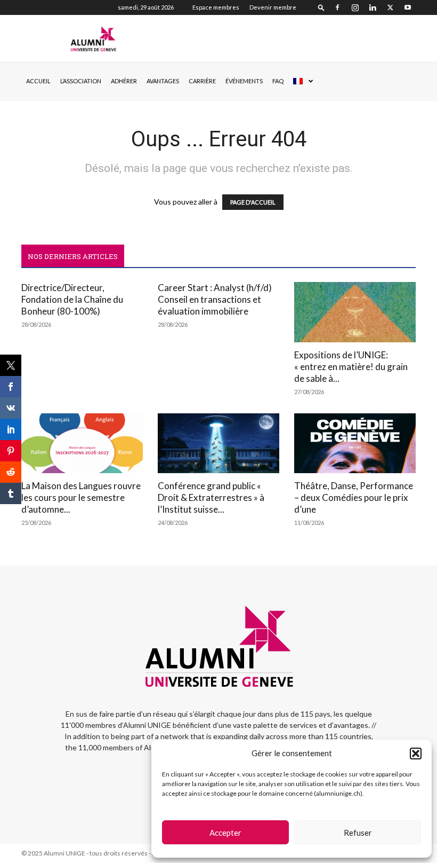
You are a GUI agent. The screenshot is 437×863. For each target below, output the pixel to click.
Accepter (225, 832)
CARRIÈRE (202, 80)
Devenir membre (272, 7)
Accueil (38, 80)
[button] (415, 753)
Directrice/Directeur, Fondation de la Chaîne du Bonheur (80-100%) (72, 299)
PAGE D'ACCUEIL (253, 202)
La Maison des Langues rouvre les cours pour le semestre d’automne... (81, 497)
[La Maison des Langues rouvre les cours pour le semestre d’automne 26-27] (82, 443)
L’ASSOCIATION (80, 80)
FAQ (278, 80)
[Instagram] (355, 7)
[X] (390, 7)
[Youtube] (408, 7)
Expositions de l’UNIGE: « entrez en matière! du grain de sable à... (351, 366)
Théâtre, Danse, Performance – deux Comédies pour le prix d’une (353, 497)
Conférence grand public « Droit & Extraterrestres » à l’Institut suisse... (211, 497)
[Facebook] (337, 7)
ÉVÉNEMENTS (244, 80)
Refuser (358, 832)
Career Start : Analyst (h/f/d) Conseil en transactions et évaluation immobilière (215, 299)
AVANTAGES (163, 80)
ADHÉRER (124, 80)
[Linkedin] (373, 7)
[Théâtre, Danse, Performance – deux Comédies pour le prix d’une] (355, 443)
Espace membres (215, 7)
